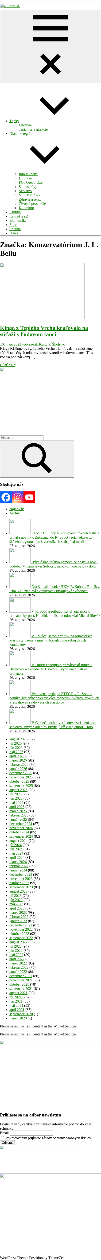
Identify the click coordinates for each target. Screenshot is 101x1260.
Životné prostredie (32, 204)
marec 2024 (18, 862)
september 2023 (21, 887)
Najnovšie (16, 509)
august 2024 (18, 841)
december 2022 (20, 925)
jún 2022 (16, 951)
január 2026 (18, 769)
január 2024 (18, 870)
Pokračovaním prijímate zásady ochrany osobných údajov (48, 1138)
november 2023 (21, 879)
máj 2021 (16, 1005)
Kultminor (26, 208)
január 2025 (18, 819)
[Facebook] (6, 497)
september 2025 (21, 786)
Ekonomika (18, 220)
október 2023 (19, 883)
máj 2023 (16, 904)
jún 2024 (16, 849)
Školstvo (25, 191)
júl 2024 (15, 845)
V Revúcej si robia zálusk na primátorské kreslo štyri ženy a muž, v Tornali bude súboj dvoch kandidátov (50, 640)
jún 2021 (16, 1001)
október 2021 (19, 984)
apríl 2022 (16, 959)
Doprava (25, 178)
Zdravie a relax (30, 199)
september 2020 (21, 1014)
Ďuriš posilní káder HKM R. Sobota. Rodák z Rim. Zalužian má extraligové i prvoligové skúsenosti (54, 589)
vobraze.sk (30, 344)
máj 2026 (16, 752)
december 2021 (20, 976)
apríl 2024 (16, 857)
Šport (13, 225)
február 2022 (18, 967)
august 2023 (18, 891)
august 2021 (18, 993)
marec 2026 (18, 760)
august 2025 (18, 790)
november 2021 (21, 980)
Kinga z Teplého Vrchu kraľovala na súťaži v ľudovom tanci (44, 331)
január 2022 (18, 972)
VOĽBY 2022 (29, 195)
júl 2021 (15, 997)
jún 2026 (16, 748)
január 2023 (18, 921)
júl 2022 (15, 946)
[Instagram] (17, 497)
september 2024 (21, 836)
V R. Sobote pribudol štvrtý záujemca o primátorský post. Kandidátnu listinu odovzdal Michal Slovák (54, 613)
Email (4, 1133)
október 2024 (19, 832)
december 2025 (20, 773)
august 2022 (18, 942)
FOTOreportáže (31, 182)
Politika (15, 229)
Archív (14, 513)
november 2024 (21, 828)
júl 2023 (15, 896)
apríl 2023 (16, 908)
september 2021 (21, 989)
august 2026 (18, 739)
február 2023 (18, 917)
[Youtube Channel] (29, 497)
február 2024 (18, 866)
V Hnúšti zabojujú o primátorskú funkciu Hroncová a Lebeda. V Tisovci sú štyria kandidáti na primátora (50, 669)
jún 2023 (16, 900)
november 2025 (21, 777)
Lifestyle (25, 125)
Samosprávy (28, 187)
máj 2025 (16, 803)
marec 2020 (18, 1018)
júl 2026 (15, 743)
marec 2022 (18, 963)
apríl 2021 (16, 1010)
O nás (13, 233)
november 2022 (21, 929)
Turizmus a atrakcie (33, 129)
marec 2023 (18, 912)
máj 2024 (16, 853)
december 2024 (20, 824)
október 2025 (19, 781)
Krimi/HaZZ (18, 216)
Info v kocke (28, 174)
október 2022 (19, 934)
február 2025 (18, 815)
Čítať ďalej (8, 365)
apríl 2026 (16, 756)
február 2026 (18, 764)
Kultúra (15, 212)
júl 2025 (15, 794)
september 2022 (21, 938)
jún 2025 (16, 798)
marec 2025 (18, 811)
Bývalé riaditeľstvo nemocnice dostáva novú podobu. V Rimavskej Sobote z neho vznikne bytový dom (53, 564)
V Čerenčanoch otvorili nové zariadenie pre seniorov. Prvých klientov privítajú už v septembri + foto (52, 725)
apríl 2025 (16, 807)
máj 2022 (16, 955)
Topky (14, 121)
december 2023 (20, 874)
